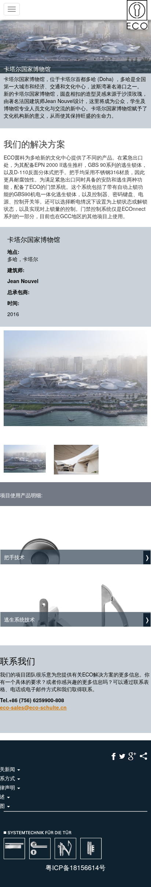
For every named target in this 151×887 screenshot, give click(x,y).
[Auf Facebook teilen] (113, 755)
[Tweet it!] (122, 755)
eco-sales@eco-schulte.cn (33, 707)
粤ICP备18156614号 (75, 867)
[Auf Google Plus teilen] (132, 755)
